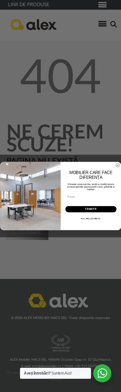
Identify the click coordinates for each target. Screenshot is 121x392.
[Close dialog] (118, 165)
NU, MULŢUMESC (91, 219)
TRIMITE (91, 209)
